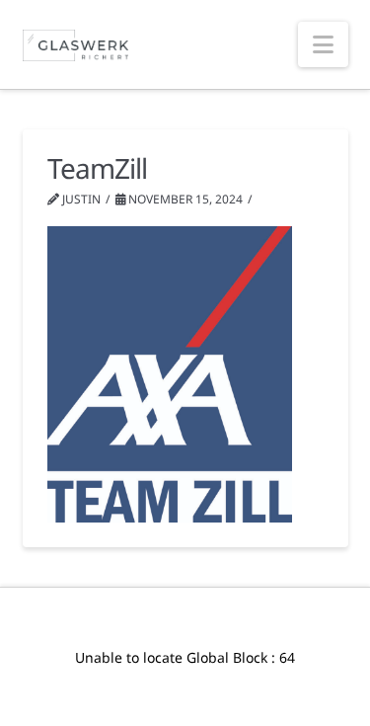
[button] (323, 44)
